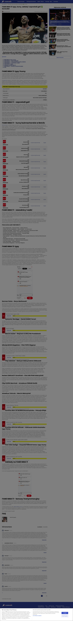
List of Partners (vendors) (37, 615)
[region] (36, 614)
